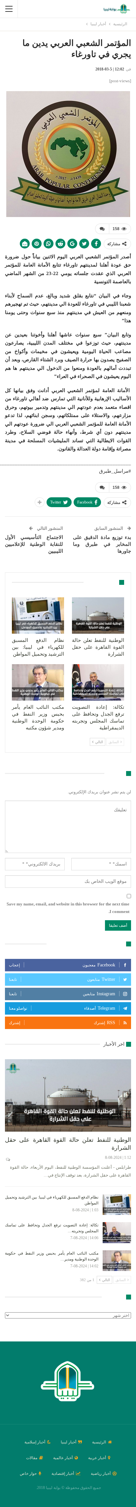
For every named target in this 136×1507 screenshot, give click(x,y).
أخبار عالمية (63, 1458)
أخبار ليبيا (68, 1442)
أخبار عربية (97, 1458)
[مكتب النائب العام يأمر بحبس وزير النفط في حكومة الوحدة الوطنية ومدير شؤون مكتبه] (38, 682)
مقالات (31, 1458)
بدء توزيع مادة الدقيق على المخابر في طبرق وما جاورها (102, 544)
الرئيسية (99, 1442)
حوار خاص (28, 1473)
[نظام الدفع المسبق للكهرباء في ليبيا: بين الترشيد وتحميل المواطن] (38, 615)
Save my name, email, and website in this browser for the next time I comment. (68, 908)
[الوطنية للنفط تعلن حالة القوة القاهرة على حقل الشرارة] (98, 615)
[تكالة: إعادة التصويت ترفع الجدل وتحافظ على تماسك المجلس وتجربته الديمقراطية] (98, 682)
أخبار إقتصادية (62, 1473)
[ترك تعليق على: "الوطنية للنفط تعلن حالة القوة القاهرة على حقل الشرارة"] (7, 1159)
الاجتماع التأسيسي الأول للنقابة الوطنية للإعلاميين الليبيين (34, 544)
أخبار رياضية (101, 1473)
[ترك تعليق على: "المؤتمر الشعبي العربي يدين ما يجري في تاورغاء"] (102, 229)
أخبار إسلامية (34, 1442)
